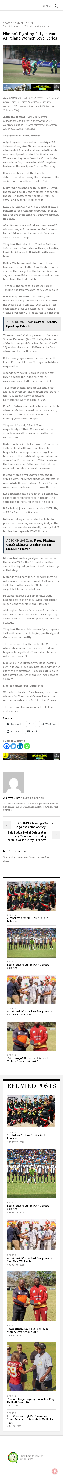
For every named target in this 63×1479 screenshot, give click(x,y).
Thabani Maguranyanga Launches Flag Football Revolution (30, 1400)
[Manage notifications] (55, 1471)
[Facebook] (7, 746)
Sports (7, 23)
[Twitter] (13, 746)
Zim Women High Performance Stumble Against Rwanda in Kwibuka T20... (30, 1419)
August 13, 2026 (15, 1265)
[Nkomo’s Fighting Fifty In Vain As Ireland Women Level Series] (13, 782)
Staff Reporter (32, 798)
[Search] (55, 6)
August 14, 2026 (15, 1212)
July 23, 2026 (14, 1335)
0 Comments (42, 26)
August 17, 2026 (15, 1142)
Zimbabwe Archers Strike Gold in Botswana (27, 919)
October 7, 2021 (24, 23)
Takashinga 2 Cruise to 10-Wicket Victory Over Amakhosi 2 (27, 1059)
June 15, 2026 (14, 1426)
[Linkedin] (20, 746)
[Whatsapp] (27, 746)
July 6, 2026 (13, 1406)
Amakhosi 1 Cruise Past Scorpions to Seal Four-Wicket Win (29, 1013)
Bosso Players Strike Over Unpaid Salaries (28, 966)
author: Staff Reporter (17, 26)
